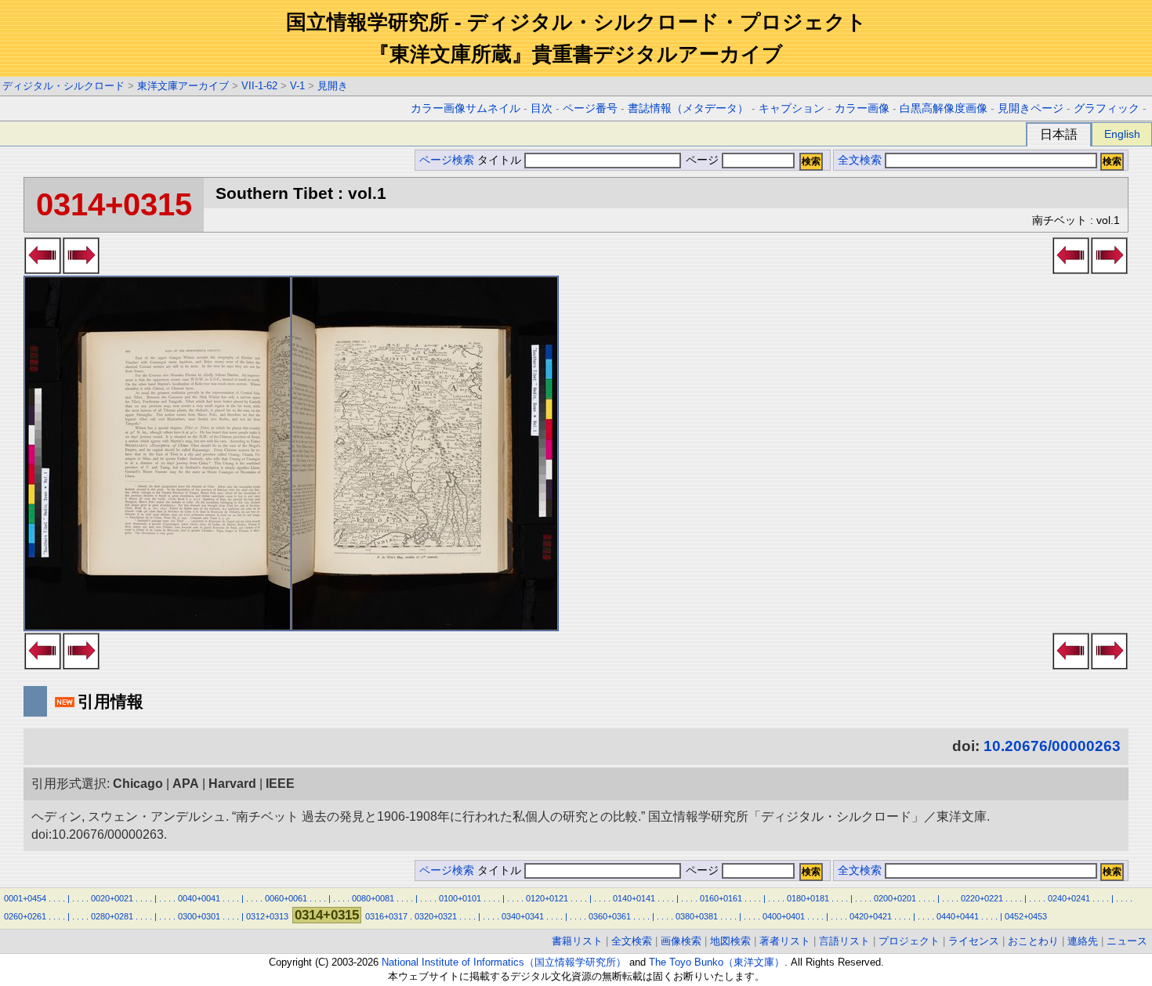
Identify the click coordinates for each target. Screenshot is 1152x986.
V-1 (297, 86)
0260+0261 (25, 916)
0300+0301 (199, 916)
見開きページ (1030, 108)
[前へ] (42, 269)
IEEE (280, 783)
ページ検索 (446, 160)
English (1122, 134)
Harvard (232, 783)
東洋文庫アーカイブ (183, 86)
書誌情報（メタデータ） (688, 108)
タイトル (500, 160)
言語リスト (844, 941)
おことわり (1033, 941)
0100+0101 (460, 898)
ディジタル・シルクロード (63, 86)
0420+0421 (871, 916)
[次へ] (81, 269)
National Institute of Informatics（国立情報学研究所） (504, 962)
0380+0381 (697, 916)
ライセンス (973, 941)
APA (185, 783)
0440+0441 (957, 916)
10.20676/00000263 (1052, 746)
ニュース (1127, 941)
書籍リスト (577, 941)
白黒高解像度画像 (943, 108)
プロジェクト (909, 941)
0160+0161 (721, 898)
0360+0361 (610, 916)
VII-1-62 (259, 86)
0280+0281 (112, 916)
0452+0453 (1026, 916)
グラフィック (1106, 108)
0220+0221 (982, 898)
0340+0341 (523, 916)
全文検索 (860, 160)
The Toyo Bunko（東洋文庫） (716, 962)
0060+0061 (286, 898)
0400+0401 (784, 916)
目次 (541, 108)
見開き (332, 86)
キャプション (791, 108)
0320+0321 (436, 916)
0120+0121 (547, 898)
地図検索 (730, 941)
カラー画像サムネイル (465, 108)
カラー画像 (862, 108)
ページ (702, 160)
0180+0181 (808, 898)
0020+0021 (112, 898)
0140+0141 (634, 898)
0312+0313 (267, 916)
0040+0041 (199, 898)
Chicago (138, 783)
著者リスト (784, 941)
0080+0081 (373, 898)
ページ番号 (590, 108)
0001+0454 (25, 898)
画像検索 (681, 941)
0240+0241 (1069, 898)
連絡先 (1082, 941)
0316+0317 (386, 916)
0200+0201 (895, 898)
